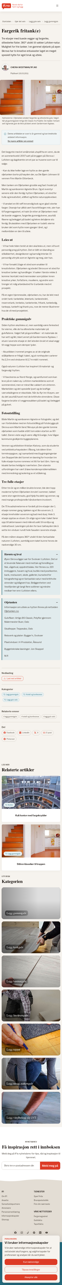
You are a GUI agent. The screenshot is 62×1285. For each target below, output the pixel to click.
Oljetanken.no (11, 611)
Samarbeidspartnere (11, 1204)
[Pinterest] (34, 1232)
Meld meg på (50, 1165)
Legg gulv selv (35, 21)
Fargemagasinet (41, 1216)
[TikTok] (28, 1232)
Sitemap (5, 1219)
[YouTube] (46, 1232)
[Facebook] (15, 1232)
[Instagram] (21, 1232)
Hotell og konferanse (30, 717)
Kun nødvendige (31, 1262)
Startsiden (6, 21)
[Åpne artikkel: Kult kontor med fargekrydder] (31, 792)
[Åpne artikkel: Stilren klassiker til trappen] (31, 840)
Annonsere (6, 1208)
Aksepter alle (31, 1277)
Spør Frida (38, 1196)
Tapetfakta (38, 1224)
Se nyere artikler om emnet (20, 141)
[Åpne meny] (57, 6)
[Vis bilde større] (31, 97)
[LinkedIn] (40, 1232)
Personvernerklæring (11, 1212)
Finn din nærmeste (42, 1204)
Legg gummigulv (51, 21)
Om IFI (4, 1196)
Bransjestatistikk (41, 1200)
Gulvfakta (38, 1220)
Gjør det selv (20, 21)
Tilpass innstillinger (31, 1269)
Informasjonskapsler (10, 1216)
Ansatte (5, 1200)
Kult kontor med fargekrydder (31, 815)
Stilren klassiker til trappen (31, 864)
